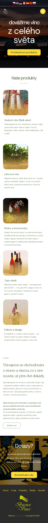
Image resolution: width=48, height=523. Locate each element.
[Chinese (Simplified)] (30, 3)
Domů (5, 490)
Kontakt (41, 490)
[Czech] (13, 3)
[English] (17, 3)
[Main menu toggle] (43, 11)
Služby (33, 490)
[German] (20, 3)
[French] (24, 3)
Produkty (23, 490)
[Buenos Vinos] (5, 11)
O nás (13, 490)
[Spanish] (27, 3)
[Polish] (34, 3)
